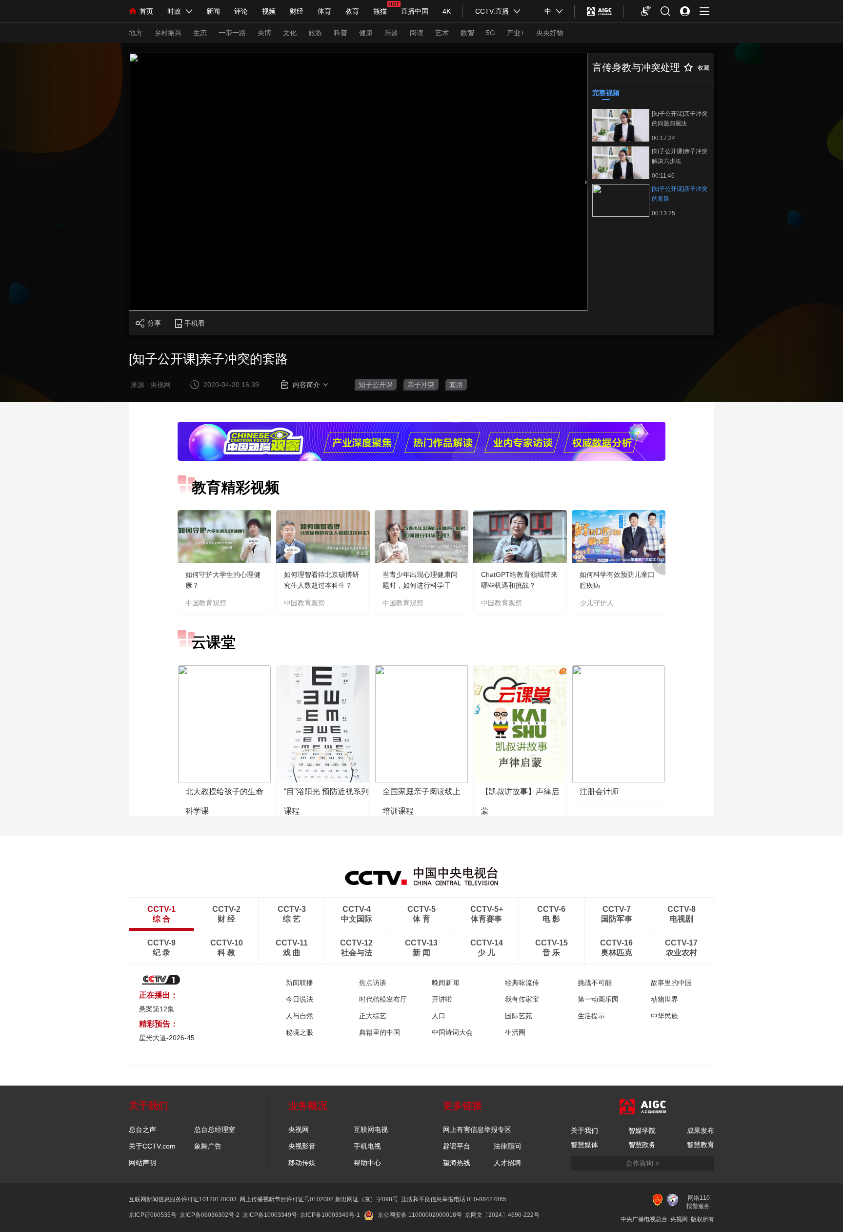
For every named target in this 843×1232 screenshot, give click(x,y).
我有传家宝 (522, 999)
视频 (269, 11)
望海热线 (456, 1163)
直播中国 (414, 11)
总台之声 (142, 1129)
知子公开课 (376, 385)
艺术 (442, 33)
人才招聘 (507, 1163)
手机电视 (367, 1146)
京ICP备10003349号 (269, 1214)
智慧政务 (642, 1145)
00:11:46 (663, 175)
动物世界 (664, 999)
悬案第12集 (156, 1009)
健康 (366, 33)
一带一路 (232, 33)
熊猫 (380, 11)
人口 (438, 1016)
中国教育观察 (205, 603)
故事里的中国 (671, 982)
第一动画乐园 (598, 999)
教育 (352, 11)
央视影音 (302, 1146)
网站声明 (142, 1163)
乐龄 (391, 33)
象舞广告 (207, 1146)
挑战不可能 (595, 982)
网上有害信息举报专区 (477, 1129)
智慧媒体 (584, 1145)
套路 (456, 385)
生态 (200, 33)
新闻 (213, 11)
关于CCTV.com (152, 1146)
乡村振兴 (167, 33)
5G (490, 33)
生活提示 (591, 1016)
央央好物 (549, 33)
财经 (296, 11)
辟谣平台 (456, 1146)
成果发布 (700, 1130)
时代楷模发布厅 (383, 999)
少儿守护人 (597, 603)
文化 (290, 33)
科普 (340, 33)
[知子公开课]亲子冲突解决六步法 (679, 156)
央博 (264, 33)
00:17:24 (663, 138)
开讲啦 (442, 999)
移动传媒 (302, 1163)
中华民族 (664, 1016)
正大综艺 (372, 1016)
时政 (174, 11)
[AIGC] (599, 11)
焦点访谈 (372, 982)
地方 (135, 33)
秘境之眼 (299, 1032)
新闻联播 (299, 982)
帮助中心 (367, 1163)
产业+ (515, 33)
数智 (467, 33)
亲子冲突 (421, 385)
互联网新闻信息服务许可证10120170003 (183, 1199)
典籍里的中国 (379, 1032)
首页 (146, 11)
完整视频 (606, 93)
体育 (324, 11)
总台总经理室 (214, 1129)
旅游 (315, 33)
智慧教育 (700, 1145)
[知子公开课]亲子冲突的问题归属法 (679, 118)
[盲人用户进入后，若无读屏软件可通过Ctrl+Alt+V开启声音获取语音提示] (646, 11)
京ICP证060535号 (153, 1214)
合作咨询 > (642, 1163)
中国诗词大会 (452, 1032)
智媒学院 (642, 1130)
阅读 (416, 33)
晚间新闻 (445, 982)
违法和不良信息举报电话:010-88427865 (453, 1199)
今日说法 (299, 999)
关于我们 (584, 1130)
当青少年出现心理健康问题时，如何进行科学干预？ (420, 585)
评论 (241, 11)
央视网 (298, 1129)
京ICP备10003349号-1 (330, 1214)
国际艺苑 (518, 1016)
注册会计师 (599, 791)
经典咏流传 (522, 982)
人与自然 (299, 1016)
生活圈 (515, 1032)
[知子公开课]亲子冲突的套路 (679, 193)
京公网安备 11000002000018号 (420, 1214)
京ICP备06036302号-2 (210, 1214)
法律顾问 (507, 1146)
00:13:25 (663, 213)
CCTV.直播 (492, 11)
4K (446, 11)
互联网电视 (371, 1129)
